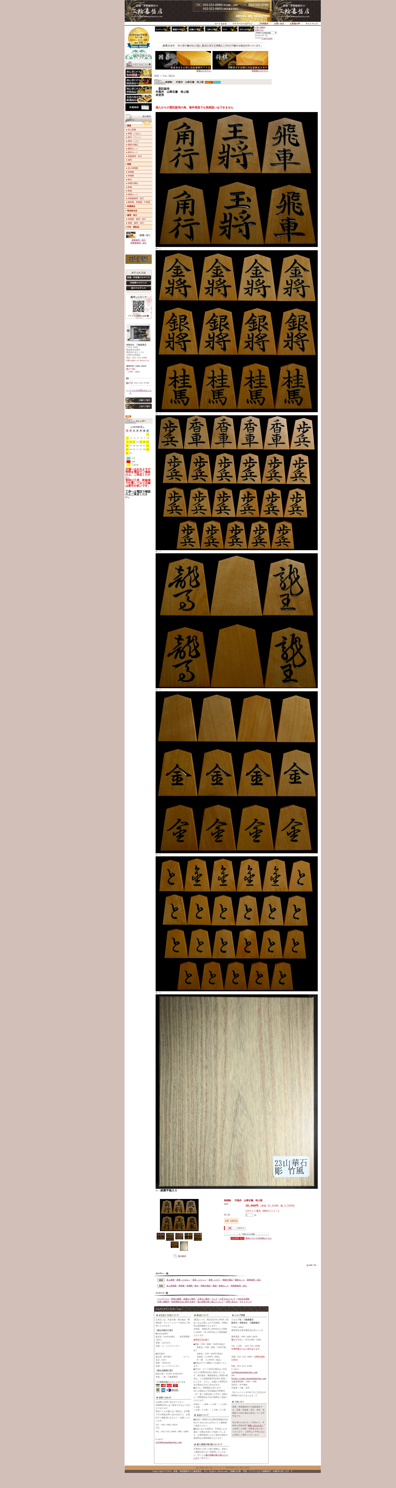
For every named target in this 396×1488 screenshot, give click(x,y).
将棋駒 (131, 175)
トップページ (163, 1299)
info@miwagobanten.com (169, 1442)
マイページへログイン (242, 23)
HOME (156, 75)
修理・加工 (132, 215)
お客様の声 (295, 23)
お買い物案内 (260, 27)
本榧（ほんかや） (256, 1425)
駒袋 (130, 187)
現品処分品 (132, 210)
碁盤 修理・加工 (136, 223)
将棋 (129, 164)
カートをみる (221, 23)
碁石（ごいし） (135, 137)
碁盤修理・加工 (135, 156)
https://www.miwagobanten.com (248, 1378)
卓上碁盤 (132, 129)
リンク (214, 1299)
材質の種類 (176, 1299)
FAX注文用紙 (243, 1299)
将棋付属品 (133, 183)
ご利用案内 (263, 23)
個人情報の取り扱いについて (210, 1302)
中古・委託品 (133, 227)
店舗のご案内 (189, 1299)
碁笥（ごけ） (134, 141)
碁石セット (133, 152)
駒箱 (130, 191)
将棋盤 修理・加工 (137, 219)
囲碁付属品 (133, 145)
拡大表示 (182, 1256)
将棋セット (133, 194)
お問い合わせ (232, 1302)
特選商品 (131, 206)
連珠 (130, 160)
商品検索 (130, 120)
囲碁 (129, 125)
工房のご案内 (203, 1299)
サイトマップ (312, 23)
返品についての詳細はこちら (258, 1238)
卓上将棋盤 (133, 168)
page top (312, 1265)
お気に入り (259, 30)
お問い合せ (279, 23)
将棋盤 (131, 172)
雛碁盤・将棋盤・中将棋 (139, 202)
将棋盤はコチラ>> (260, 71)
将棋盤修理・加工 (136, 198)
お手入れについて (228, 1299)
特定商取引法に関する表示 (183, 1302)
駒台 (130, 179)
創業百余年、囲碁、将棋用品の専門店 (253, 16)
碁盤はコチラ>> (203, 71)
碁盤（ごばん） (135, 133)
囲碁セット (133, 148)
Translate (266, 38)
